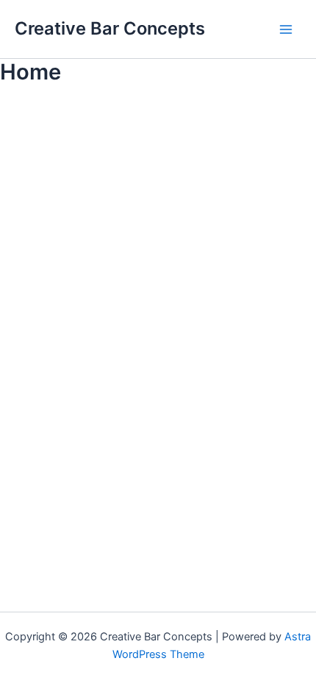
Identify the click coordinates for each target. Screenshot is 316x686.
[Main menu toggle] (285, 29)
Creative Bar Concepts (110, 28)
